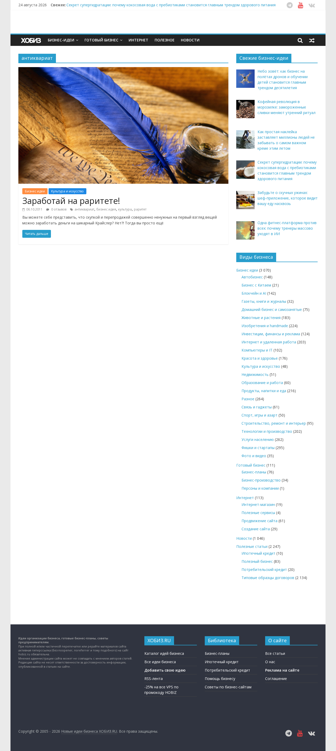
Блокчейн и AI (254, 293)
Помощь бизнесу (220, 678)
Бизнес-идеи (61, 39)
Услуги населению (258, 439)
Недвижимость (255, 374)
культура (125, 209)
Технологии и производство (267, 431)
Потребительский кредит (264, 569)
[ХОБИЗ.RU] (31, 40)
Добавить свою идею (165, 670)
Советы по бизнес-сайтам (228, 686)
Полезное (165, 39)
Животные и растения (261, 317)
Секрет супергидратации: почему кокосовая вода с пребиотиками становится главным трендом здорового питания (171, 4)
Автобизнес (252, 276)
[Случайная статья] (312, 40)
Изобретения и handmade (265, 325)
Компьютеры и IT (257, 350)
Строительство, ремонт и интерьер (274, 423)
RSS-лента (153, 678)
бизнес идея (106, 209)
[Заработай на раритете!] (123, 70)
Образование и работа (262, 382)
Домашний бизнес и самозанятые (272, 309)
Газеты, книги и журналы (264, 301)
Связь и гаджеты (257, 406)
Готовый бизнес (101, 39)
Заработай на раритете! (71, 200)
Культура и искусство (67, 191)
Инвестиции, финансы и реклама (271, 333)
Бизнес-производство (261, 480)
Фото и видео (254, 455)
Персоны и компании (260, 488)
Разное (248, 398)
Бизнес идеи (35, 191)
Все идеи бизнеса (160, 661)
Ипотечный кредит (258, 553)
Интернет (138, 39)
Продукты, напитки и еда (264, 390)
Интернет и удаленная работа (269, 341)
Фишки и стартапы (258, 447)
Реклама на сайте (282, 670)
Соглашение (276, 678)
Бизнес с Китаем (256, 285)
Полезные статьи (251, 546)
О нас (270, 661)
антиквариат (84, 209)
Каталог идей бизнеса (164, 653)
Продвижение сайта (259, 520)
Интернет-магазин (258, 504)
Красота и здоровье (260, 358)
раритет (140, 209)
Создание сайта (256, 528)
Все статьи (275, 653)
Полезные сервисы (258, 512)
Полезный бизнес (257, 561)
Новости (190, 39)
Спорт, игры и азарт (259, 415)
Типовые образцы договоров (268, 577)
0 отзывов (58, 209)
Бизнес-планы (254, 471)
